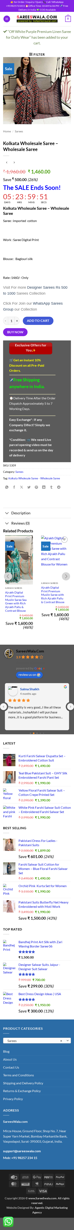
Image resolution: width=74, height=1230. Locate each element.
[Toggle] (7, 513)
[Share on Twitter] (29, 487)
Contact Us (11, 1067)
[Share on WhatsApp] (6, 487)
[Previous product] (14, 162)
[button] (6, 19)
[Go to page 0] (30, 733)
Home (7, 131)
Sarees (19, 131)
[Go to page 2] (37, 733)
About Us (10, 1059)
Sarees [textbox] (34, 1041)
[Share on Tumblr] (51, 487)
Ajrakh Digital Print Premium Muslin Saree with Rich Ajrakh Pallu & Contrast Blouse (52, 595)
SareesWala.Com (30, 651)
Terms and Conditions (18, 1075)
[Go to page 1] (34, 733)
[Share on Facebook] (14, 487)
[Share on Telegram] (58, 487)
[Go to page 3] (40, 733)
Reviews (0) (20, 523)
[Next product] (6, 162)
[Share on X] (21, 487)
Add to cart (38, 320)
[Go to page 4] (43, 733)
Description (20, 513)
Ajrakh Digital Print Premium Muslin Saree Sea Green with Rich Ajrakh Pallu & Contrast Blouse (16, 601)
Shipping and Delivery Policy (23, 1083)
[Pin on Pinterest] (36, 487)
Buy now (15, 332)
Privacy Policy (13, 1099)
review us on (27, 674)
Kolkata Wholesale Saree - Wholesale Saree (34, 478)
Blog (6, 1051)
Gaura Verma (29, 689)
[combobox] (37, 1040)
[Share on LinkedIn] (43, 487)
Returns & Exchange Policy (22, 1091)
